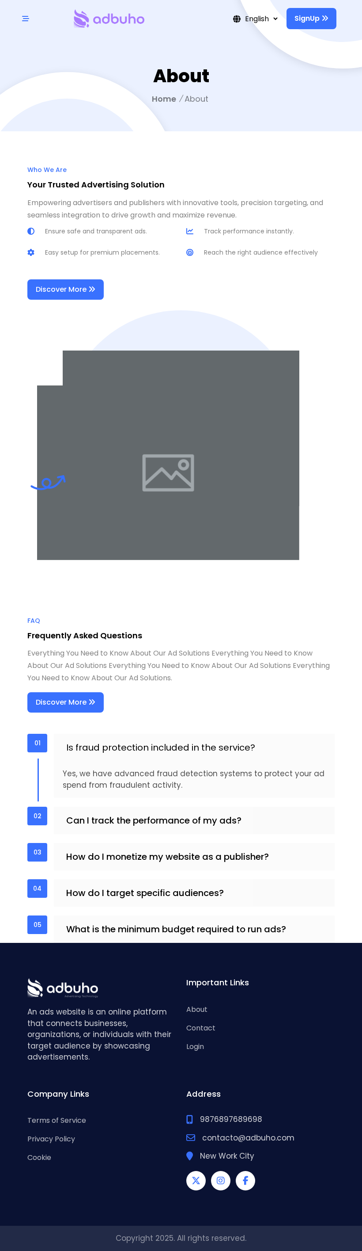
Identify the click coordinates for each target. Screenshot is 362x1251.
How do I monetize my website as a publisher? (167, 857)
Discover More (62, 289)
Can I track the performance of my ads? (153, 820)
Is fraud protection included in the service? (160, 747)
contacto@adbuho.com (248, 1138)
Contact (200, 1028)
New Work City (227, 1156)
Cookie (39, 1157)
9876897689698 (231, 1119)
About (196, 1009)
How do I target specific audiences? (145, 893)
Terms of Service (56, 1120)
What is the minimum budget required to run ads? (176, 929)
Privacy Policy (51, 1139)
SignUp (307, 18)
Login (195, 1046)
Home (164, 98)
